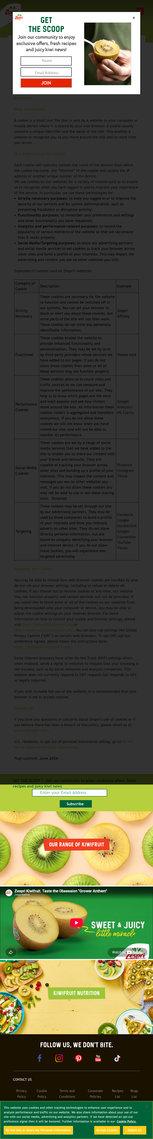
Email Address (47, 73)
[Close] (147, 1107)
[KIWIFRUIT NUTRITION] (76, 1032)
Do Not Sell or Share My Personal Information (38, 1130)
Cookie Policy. (126, 1121)
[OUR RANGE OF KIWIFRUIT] (76, 884)
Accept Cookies (107, 1130)
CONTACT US (22, 1079)
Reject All (134, 1130)
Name (47, 61)
